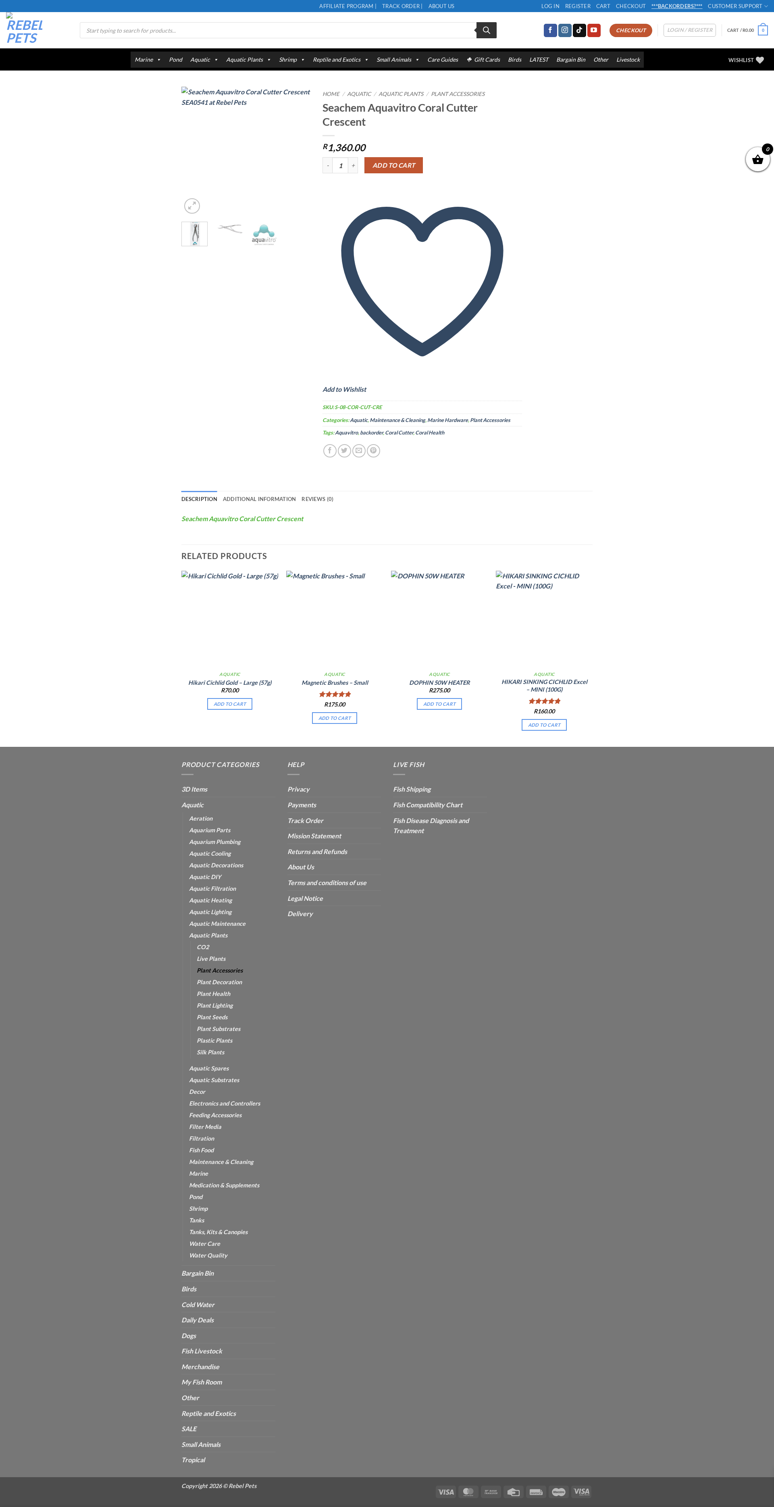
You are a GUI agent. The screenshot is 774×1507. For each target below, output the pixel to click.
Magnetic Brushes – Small (335, 682)
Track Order (305, 820)
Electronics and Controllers (224, 1103)
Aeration (200, 818)
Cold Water (197, 1304)
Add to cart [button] (230, 704)
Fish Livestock (201, 1351)
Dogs (188, 1335)
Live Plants (211, 958)
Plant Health (213, 993)
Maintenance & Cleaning (397, 420)
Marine (144, 59)
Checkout (631, 6)
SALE (188, 1428)
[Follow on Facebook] (550, 30)
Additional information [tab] (259, 499)
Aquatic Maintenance (217, 923)
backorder (371, 432)
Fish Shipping (412, 789)
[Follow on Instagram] (565, 30)
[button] (747, 30)
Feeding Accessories (215, 1115)
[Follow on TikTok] (579, 30)
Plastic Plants (214, 1040)
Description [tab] (199, 499)
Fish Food (201, 1150)
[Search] (486, 30)
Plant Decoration (219, 982)
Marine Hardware (447, 420)
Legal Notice (305, 898)
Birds (514, 59)
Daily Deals (197, 1320)
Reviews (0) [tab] (317, 499)
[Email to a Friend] (359, 450)
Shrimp (288, 59)
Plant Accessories (458, 94)
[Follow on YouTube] (594, 30)
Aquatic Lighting (210, 911)
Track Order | (402, 6)
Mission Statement (314, 836)
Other (600, 59)
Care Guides (442, 59)
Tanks (196, 1220)
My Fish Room (201, 1382)
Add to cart (393, 165)
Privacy (298, 789)
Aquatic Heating (210, 900)
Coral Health (429, 432)
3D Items (194, 789)
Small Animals (394, 59)
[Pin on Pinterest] (373, 450)
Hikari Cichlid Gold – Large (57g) (229, 682)
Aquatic (200, 59)
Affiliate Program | (348, 6)
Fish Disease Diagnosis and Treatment (431, 826)
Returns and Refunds (317, 851)
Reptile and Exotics (336, 59)
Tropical (193, 1459)
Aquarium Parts (209, 830)
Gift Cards (487, 59)
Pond (175, 59)
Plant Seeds (212, 1017)
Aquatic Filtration (212, 888)
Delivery (300, 913)
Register (578, 6)
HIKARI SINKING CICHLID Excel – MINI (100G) (544, 685)
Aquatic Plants (244, 59)
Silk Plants (210, 1052)
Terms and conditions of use (326, 882)
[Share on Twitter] (344, 450)
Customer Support (735, 6)
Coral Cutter (399, 432)
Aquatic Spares (209, 1068)
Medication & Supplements (224, 1185)
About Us (442, 6)
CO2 (203, 947)
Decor (197, 1091)
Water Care (204, 1243)
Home (330, 94)
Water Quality (208, 1255)
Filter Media (205, 1126)
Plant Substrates (218, 1028)
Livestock (628, 59)
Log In (550, 6)
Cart (603, 6)
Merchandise (200, 1366)
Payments (301, 805)
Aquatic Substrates (214, 1080)
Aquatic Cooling (210, 853)
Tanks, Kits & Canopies (218, 1231)
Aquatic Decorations (216, 865)
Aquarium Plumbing (214, 841)
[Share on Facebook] (330, 450)
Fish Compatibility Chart (427, 805)
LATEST (538, 59)
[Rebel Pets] (37, 30)
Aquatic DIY (205, 876)
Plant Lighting (215, 1005)
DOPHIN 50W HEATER (439, 682)
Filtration (201, 1138)
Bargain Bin (570, 59)
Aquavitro (346, 432)
